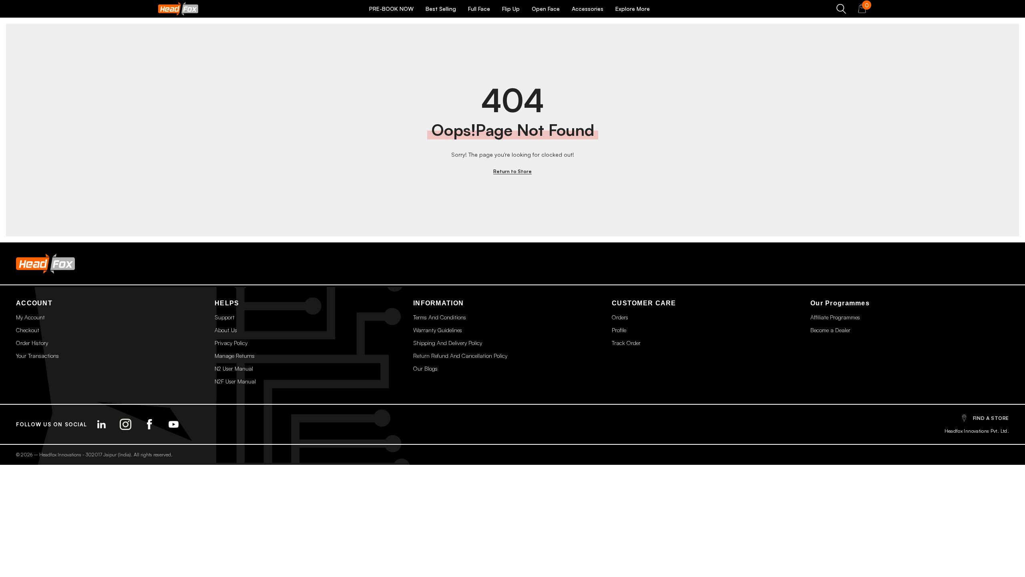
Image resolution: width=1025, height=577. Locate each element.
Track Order (626, 342)
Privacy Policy (231, 342)
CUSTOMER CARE (644, 303)
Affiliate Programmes (835, 317)
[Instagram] (126, 424)
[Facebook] (150, 424)
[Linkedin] (102, 424)
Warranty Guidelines (437, 330)
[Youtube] (174, 424)
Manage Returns (235, 355)
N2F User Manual (235, 381)
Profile (619, 330)
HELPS (227, 303)
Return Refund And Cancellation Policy (460, 355)
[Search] (841, 9)
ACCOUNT (34, 303)
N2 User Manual (234, 368)
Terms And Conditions (439, 317)
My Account (30, 317)
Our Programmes (840, 303)
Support (225, 317)
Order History (32, 342)
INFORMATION (438, 303)
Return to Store (512, 171)
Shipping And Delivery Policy (447, 342)
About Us (226, 330)
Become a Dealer (830, 330)
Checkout (27, 330)
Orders (620, 317)
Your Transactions (37, 355)
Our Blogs (425, 368)
